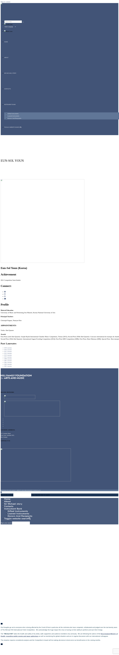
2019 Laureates (8, 348)
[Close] (2, 644)
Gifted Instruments (18, 511)
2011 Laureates (8, 357)
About (5, 420)
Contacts (6, 424)
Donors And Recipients (20, 516)
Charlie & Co (37, 490)
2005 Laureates (8, 362)
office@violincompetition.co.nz (8, 444)
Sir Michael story (13, 503)
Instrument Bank (8, 426)
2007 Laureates (8, 360)
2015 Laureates (8, 353)
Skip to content (5, 2)
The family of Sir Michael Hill (11, 422)
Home (5, 419)
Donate (6, 29)
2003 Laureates (8, 364)
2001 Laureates (8, 366)
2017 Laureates (8, 351)
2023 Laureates (8, 349)
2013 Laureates (8, 355)
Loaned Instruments (18, 513)
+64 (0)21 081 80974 (6, 446)
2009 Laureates (8, 359)
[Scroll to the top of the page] (1, 492)
